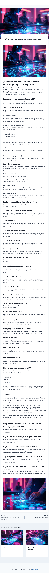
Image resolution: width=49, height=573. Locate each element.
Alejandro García (8, 42)
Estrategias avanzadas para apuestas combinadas (10, 517)
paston (10, 382)
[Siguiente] (46, 543)
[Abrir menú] (46, 2)
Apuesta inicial (6, 36)
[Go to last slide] (3, 543)
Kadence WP (35, 569)
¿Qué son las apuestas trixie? (40, 516)
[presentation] (12, 537)
